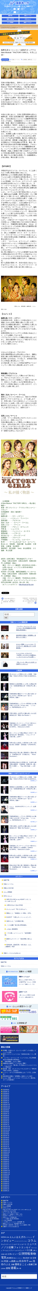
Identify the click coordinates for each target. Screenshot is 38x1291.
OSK (7, 1237)
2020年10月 (6, 1152)
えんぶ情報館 (10, 22)
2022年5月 (6, 1117)
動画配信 (10, 1258)
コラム (32, 1240)
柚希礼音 (30, 59)
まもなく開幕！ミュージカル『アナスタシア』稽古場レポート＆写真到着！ (26, 646)
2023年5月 (6, 1095)
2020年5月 (6, 1161)
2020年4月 (6, 1163)
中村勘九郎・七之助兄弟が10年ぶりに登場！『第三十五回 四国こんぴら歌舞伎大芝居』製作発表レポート (30, 600)
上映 (34, 1250)
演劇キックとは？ (28, 22)
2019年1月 (6, 1191)
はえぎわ (21, 1237)
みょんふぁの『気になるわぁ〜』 (17, 909)
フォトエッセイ (22, 1247)
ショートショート (19, 1244)
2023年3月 (6, 1099)
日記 (17, 1261)
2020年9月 (6, 1154)
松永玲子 (24, 1261)
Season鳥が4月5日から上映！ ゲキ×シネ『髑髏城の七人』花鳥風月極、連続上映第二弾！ (8, 601)
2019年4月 (6, 1185)
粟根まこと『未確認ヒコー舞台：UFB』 (19, 913)
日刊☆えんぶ (28, 19)
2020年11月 (6, 1150)
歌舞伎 (30, 1261)
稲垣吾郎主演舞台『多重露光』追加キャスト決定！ (18, 1076)
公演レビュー (13, 1254)
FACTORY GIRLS (6, 61)
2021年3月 (6, 1143)
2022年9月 (6, 1110)
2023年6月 (6, 1093)
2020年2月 (6, 1167)
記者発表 (3, 1268)
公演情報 (24, 59)
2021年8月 (6, 1134)
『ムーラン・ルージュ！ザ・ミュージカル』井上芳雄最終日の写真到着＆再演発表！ (26, 628)
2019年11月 (6, 1172)
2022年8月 (6, 1112)
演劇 (12, 1264)
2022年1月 (6, 1124)
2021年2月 (6, 1145)
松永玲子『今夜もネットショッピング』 (19, 917)
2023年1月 (6, 1102)
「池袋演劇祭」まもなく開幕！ (12, 1061)
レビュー (21, 1250)
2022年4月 (6, 1119)
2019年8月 (6, 1178)
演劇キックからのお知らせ (12, 953)
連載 (13, 1267)
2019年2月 (6, 1189)
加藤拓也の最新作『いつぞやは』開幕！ (15, 1063)
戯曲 (13, 1261)
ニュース (32, 1244)
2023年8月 (6, 1089)
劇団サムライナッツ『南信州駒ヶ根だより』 (14, 1223)
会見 (6, 1254)
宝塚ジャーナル (27, 15)
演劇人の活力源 (10, 19)
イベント (29, 1237)
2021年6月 (6, 1137)
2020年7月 (6, 1157)
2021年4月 (6, 1141)
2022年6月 (6, 1115)
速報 (8, 1268)
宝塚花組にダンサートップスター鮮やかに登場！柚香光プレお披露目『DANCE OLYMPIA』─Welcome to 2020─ (22, 725)
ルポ (16, 1250)
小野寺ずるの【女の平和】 (14, 905)
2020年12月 (6, 1148)
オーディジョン (23, 1241)
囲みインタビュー (18, 1258)
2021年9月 (6, 1132)
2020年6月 (6, 1159)
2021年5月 (6, 1139)
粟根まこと (21, 1264)
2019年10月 (6, 1174)
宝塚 (31, 1258)
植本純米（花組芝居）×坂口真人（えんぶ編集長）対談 (16, 1224)
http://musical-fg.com (26, 584)
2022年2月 (6, 1123)
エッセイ (16, 1241)
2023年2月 (6, 1101)
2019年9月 (6, 1176)
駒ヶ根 (19, 1268)
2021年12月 (6, 1126)
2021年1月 (6, 1146)
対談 (6, 1261)
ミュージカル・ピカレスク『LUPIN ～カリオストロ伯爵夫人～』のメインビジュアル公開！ (26, 655)
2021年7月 (6, 1135)
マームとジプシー (9, 1250)
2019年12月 (6, 1170)
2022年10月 (6, 1108)
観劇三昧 (33, 1264)
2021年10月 (6, 1130)
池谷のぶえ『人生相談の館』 (15, 921)
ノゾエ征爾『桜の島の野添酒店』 (17, 925)
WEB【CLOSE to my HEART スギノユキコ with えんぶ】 (17, 1209)
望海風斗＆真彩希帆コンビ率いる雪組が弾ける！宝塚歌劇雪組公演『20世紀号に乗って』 (23, 685)
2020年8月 (6, 1156)
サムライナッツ (6, 1244)
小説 (10, 1261)
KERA (3, 1237)
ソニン (34, 59)
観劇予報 (10, 15)
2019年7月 (6, 1179)
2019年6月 (6, 1181)
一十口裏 (28, 1250)
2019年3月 (6, 1187)
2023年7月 (6, 1091)
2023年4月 (6, 1097)
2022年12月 (6, 1104)
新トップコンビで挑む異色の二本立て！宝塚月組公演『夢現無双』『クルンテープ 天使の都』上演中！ (22, 734)
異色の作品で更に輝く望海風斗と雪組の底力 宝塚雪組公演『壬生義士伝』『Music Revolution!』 (22, 754)
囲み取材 (26, 1258)
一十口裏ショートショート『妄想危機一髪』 (14, 1221)
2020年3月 (6, 1165)
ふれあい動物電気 (12, 929)
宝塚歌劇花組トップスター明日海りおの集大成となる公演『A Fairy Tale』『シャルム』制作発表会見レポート (22, 705)
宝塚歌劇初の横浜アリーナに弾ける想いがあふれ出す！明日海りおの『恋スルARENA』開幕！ (22, 695)
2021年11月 (6, 1128)
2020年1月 (6, 1168)
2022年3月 (6, 1121)
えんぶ (13, 1237)
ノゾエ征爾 (7, 1247)
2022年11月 (6, 1106)
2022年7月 (6, 1113)
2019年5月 (6, 1183)
